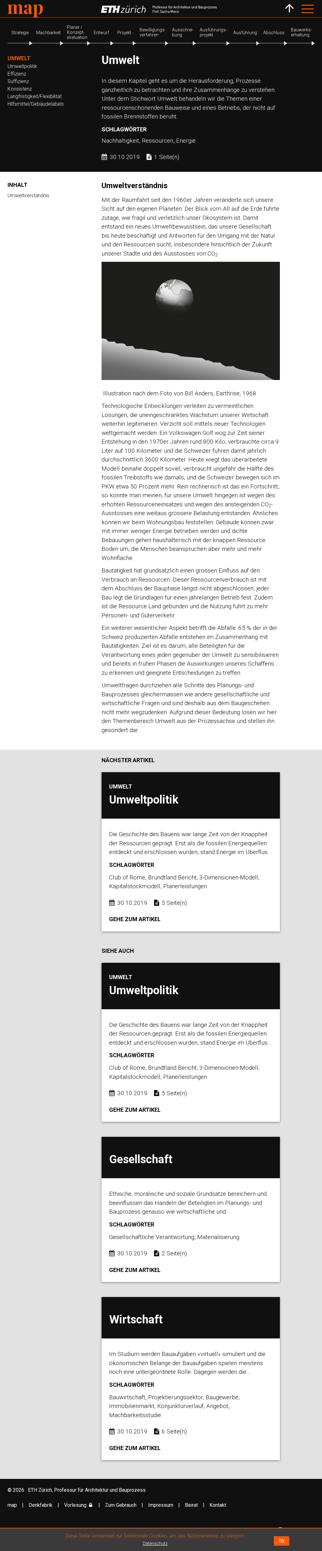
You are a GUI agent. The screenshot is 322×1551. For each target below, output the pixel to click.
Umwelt (19, 58)
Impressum (161, 1505)
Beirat (192, 1505)
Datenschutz (155, 1543)
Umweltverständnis (28, 195)
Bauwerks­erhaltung (301, 32)
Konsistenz (20, 89)
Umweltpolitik (22, 66)
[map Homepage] (25, 10)
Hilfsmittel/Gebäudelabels (36, 104)
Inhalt (17, 185)
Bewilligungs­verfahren (153, 32)
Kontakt (217, 1505)
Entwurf (101, 32)
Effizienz (17, 74)
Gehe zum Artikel (135, 919)
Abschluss (274, 32)
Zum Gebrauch (121, 1505)
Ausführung (245, 32)
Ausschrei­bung (182, 32)
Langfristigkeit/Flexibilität (35, 96)
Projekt (124, 32)
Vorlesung (75, 1505)
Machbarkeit (48, 32)
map (13, 1505)
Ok (281, 1540)
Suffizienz (18, 81)
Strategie (20, 32)
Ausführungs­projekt (213, 32)
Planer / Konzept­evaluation (77, 32)
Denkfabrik (41, 1505)
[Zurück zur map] (289, 8)
